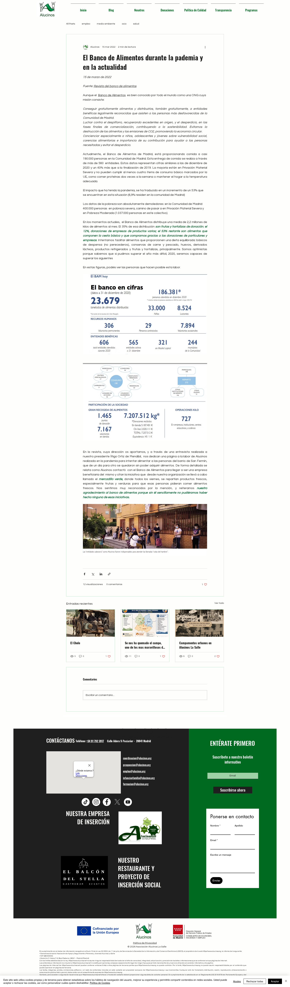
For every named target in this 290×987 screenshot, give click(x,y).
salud (136, 24)
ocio (124, 24)
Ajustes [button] (237, 981)
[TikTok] (86, 802)
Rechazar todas (254, 981)
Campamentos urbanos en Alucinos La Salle (195, 645)
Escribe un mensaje (220, 854)
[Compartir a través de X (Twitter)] (92, 574)
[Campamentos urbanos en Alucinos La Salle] (199, 623)
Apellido (239, 825)
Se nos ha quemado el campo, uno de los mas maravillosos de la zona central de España (144, 645)
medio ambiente (106, 24)
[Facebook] (107, 802)
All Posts (70, 24)
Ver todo (219, 603)
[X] (117, 802)
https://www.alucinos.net (77, 960)
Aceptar (275, 981)
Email (214, 840)
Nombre (215, 825)
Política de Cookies (100, 982)
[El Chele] (90, 623)
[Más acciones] (205, 47)
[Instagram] (96, 802)
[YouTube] (128, 802)
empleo (86, 24)
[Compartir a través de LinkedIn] (101, 574)
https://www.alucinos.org (212, 951)
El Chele (75, 643)
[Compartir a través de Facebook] (84, 574)
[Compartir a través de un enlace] (109, 574)
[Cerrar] (286, 981)
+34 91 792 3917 (95, 741)
